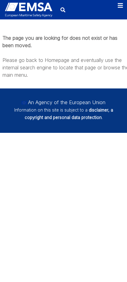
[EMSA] (28, 9)
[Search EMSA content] (63, 10)
